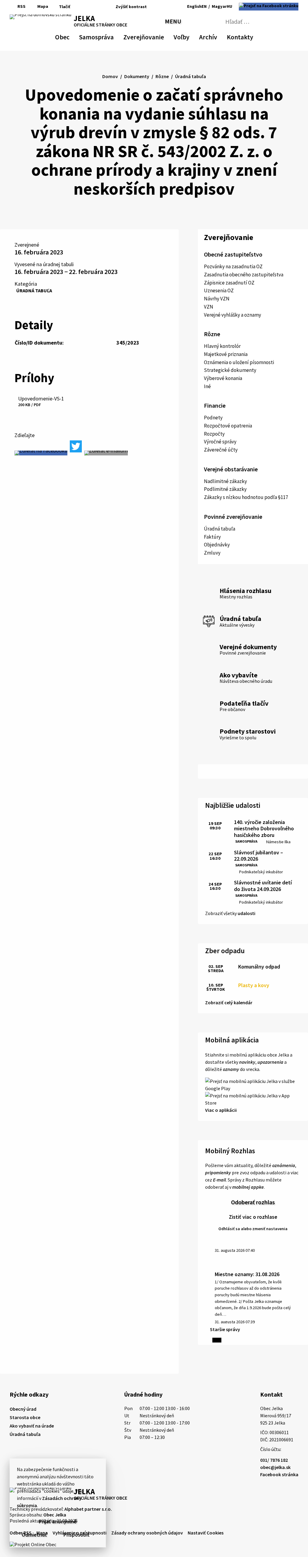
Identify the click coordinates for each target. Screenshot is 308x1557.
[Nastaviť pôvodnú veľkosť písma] (160, 6)
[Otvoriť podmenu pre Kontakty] (247, 36)
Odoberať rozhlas (253, 1202)
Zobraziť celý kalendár (228, 1002)
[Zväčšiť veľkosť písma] (168, 6)
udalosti (246, 913)
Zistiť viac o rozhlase (253, 1216)
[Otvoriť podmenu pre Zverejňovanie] (161, 36)
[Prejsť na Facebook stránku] (268, 6)
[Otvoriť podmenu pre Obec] (66, 36)
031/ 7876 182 (274, 1460)
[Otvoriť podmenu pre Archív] (214, 36)
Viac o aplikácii (221, 1110)
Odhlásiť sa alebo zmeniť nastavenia (253, 1228)
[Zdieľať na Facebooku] (40, 453)
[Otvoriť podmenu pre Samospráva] (110, 36)
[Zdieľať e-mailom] (106, 453)
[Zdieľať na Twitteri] (76, 446)
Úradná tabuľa (34, 290)
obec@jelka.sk (275, 1467)
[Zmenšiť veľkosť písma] (153, 6)
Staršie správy (225, 1329)
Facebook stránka (279, 1474)
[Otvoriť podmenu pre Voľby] (186, 36)
